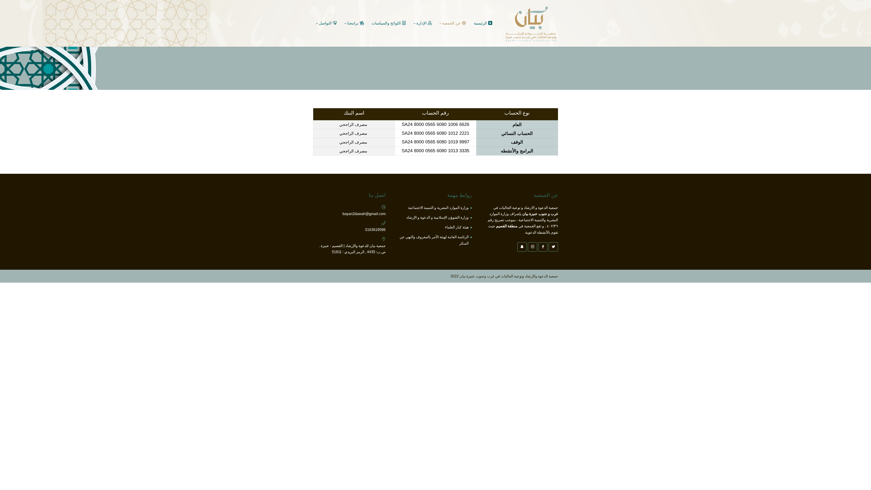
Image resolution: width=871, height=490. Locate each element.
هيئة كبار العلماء (457, 227)
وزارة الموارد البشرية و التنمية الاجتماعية (438, 208)
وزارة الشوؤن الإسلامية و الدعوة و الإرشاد (437, 217)
